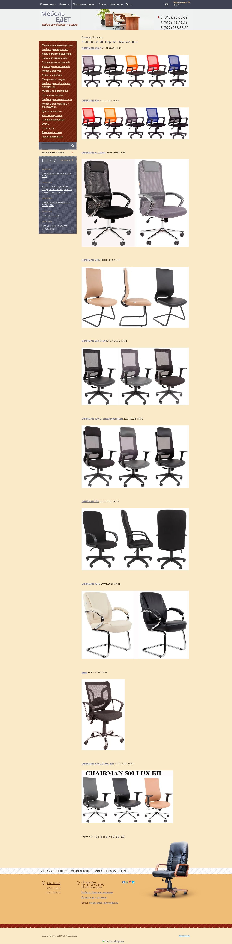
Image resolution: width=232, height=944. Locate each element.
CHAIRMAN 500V (91, 260)
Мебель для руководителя (57, 45)
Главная (86, 37)
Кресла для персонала (54, 57)
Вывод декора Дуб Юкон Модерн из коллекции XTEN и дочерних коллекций (57, 189)
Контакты (116, 4)
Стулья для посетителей (56, 62)
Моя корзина (180, 2)
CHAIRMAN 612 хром (93, 152)
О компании (48, 4)
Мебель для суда (51, 70)
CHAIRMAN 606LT (91, 48)
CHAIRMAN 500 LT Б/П (94, 340)
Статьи (103, 4)
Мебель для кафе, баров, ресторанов (56, 85)
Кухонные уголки (52, 115)
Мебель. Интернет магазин (97, 892)
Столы (45, 123)
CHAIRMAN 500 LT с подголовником (102, 418)
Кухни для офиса (52, 111)
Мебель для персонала (55, 49)
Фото (129, 4)
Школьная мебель (52, 95)
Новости (64, 4)
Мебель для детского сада (57, 99)
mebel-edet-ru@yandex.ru (103, 902)
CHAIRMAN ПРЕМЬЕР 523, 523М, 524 (56, 204)
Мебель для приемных (55, 90)
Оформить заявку (84, 4)
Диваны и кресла (52, 74)
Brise (84, 672)
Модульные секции (53, 79)
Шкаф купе (48, 128)
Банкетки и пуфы (52, 132)
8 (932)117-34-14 (174, 23)
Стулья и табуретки (53, 119)
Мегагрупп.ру (184, 936)
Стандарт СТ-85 (50, 215)
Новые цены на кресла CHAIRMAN (54, 227)
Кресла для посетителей (56, 66)
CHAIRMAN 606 (90, 100)
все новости (65, 160)
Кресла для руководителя (56, 53)
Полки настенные (52, 136)
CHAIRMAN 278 (90, 501)
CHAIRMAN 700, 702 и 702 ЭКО (56, 175)
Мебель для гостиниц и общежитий (55, 105)
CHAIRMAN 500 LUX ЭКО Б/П (98, 763)
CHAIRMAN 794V (91, 583)
